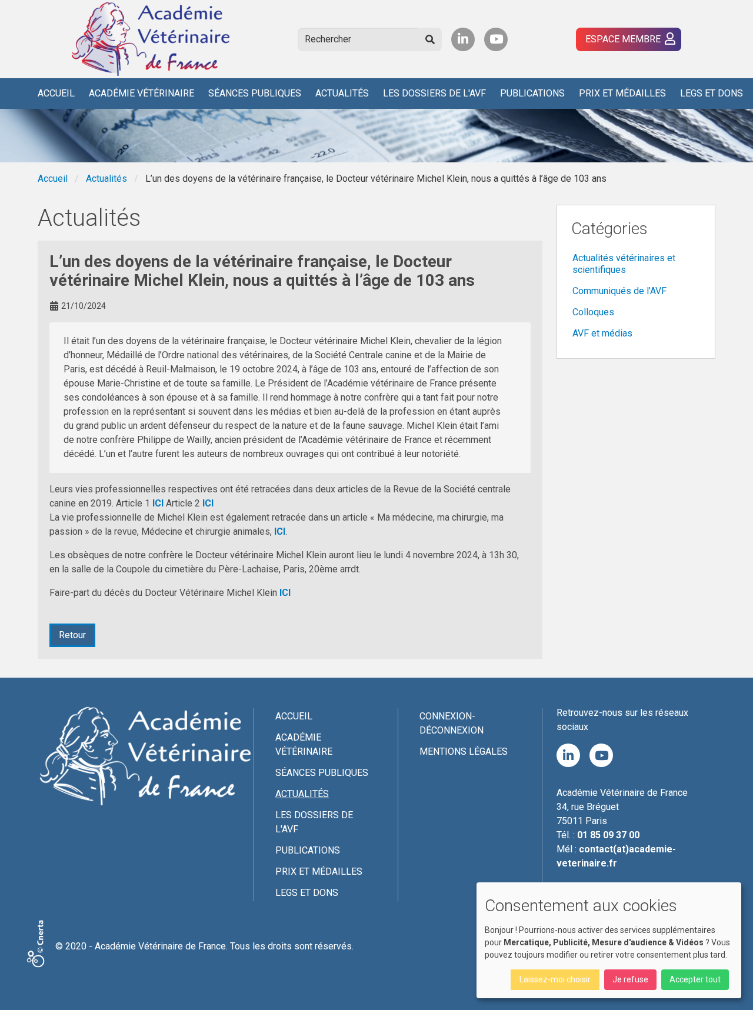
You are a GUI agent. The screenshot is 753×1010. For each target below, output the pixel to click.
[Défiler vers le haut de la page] (729, 986)
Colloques (593, 312)
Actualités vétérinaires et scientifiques (623, 263)
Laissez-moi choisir (555, 979)
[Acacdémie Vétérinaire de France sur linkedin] (463, 39)
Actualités (342, 93)
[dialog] (609, 940)
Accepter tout (695, 979)
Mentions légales (463, 751)
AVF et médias (602, 333)
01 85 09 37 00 (608, 835)
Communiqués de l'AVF (619, 290)
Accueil (56, 93)
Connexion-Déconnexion (451, 723)
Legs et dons (711, 93)
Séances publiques (254, 93)
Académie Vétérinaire (141, 93)
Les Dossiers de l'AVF (434, 93)
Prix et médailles (622, 93)
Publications (532, 93)
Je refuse (630, 979)
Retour (72, 635)
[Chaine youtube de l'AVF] (496, 39)
